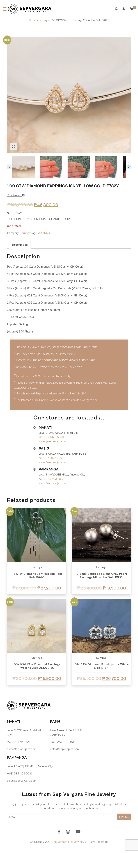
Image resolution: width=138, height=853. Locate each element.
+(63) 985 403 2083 (51, 479)
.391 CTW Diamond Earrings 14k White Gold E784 (101, 666)
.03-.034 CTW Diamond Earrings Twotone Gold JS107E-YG (36, 666)
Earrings (43, 20)
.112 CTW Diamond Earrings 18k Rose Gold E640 (37, 575)
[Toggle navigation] (4, 9)
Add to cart (36, 689)
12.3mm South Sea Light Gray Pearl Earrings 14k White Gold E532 (101, 575)
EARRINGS (43, 233)
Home (32, 20)
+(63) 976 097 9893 (51, 458)
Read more (14, 195)
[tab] (20, 245)
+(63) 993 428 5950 (51, 437)
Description (20, 244)
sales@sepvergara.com (53, 441)
